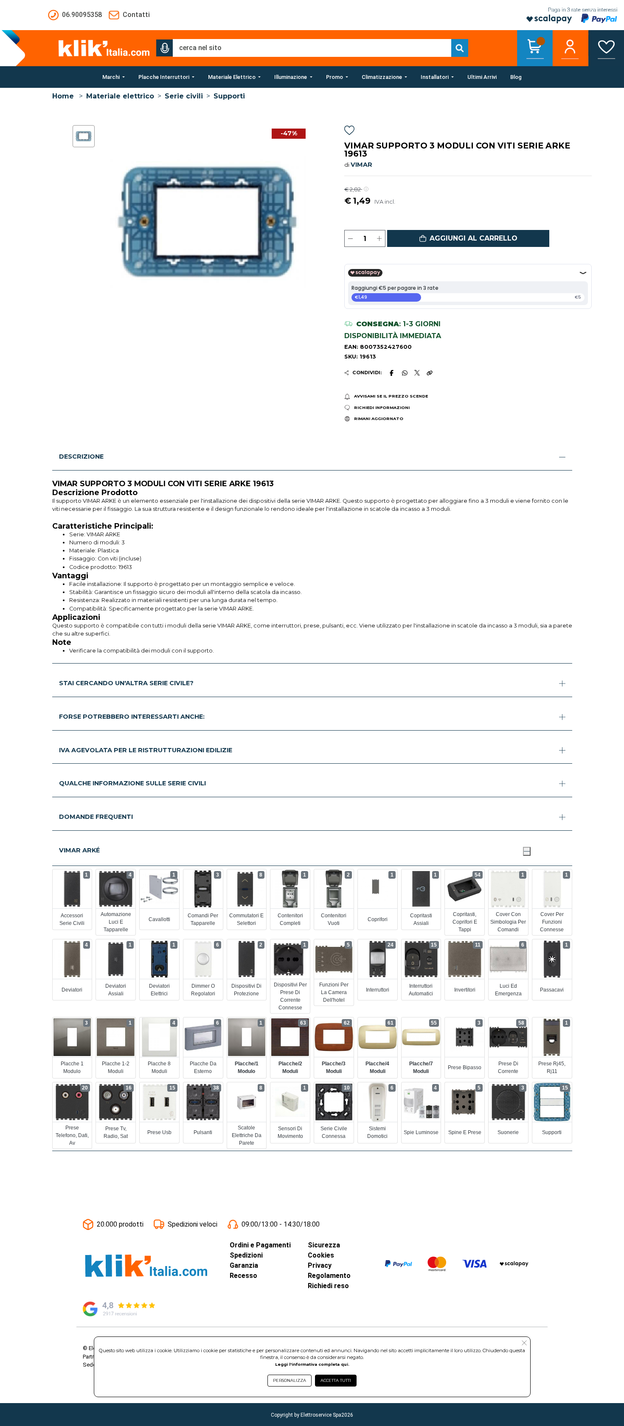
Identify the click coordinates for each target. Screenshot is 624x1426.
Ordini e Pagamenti (260, 1245)
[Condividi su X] (417, 372)
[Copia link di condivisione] (430, 373)
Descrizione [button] (81, 456)
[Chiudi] (527, 851)
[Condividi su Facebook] (391, 373)
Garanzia (244, 1265)
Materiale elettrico (120, 96)
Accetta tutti (335, 1380)
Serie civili (184, 96)
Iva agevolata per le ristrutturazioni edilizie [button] (145, 750)
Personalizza (289, 1380)
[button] (164, 47)
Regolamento (329, 1276)
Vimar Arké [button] (79, 850)
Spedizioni (246, 1255)
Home (63, 96)
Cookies (321, 1255)
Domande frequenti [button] (96, 817)
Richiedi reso (328, 1286)
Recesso (243, 1276)
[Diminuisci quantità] (350, 238)
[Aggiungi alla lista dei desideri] (349, 131)
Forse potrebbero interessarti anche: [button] (132, 716)
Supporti (229, 96)
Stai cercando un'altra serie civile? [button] (126, 683)
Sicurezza (324, 1245)
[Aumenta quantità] (379, 238)
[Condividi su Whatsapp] (405, 373)
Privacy (320, 1265)
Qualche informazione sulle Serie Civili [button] (132, 783)
